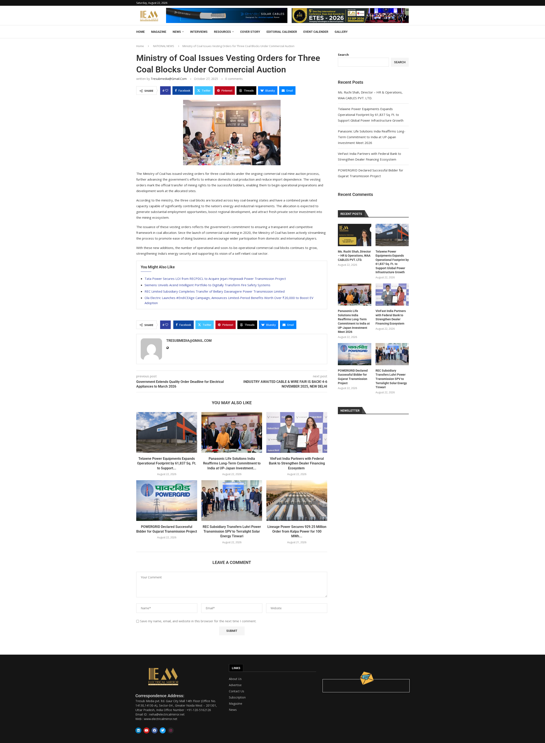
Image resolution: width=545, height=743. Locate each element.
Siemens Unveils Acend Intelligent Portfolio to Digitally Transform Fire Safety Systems (207, 285)
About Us (235, 678)
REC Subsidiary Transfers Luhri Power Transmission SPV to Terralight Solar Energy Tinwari (232, 531)
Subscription (237, 697)
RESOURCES (222, 31)
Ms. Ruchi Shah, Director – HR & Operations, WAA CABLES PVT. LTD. (354, 256)
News (233, 709)
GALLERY (341, 31)
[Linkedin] (138, 730)
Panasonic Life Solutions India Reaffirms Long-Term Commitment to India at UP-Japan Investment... (232, 463)
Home (140, 46)
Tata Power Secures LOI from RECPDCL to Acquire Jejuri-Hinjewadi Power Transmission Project (215, 278)
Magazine (235, 703)
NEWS (177, 31)
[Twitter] (163, 730)
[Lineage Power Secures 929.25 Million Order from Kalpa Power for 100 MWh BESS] (296, 500)
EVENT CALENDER (315, 31)
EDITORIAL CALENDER (282, 31)
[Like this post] (166, 90)
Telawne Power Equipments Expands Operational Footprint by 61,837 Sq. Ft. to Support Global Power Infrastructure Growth (370, 114)
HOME (140, 31)
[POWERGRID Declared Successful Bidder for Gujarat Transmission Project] (166, 500)
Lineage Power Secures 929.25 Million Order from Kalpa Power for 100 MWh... (296, 531)
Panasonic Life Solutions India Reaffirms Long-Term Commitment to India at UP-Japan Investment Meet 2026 (371, 137)
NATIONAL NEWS (163, 46)
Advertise (235, 685)
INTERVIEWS (199, 31)
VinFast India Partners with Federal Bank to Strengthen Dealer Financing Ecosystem (297, 463)
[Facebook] (155, 730)
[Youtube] (146, 730)
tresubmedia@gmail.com (169, 79)
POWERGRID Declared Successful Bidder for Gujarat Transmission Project (353, 377)
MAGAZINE (158, 31)
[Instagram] (171, 730)
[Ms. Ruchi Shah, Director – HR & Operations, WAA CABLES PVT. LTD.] (354, 235)
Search (343, 54)
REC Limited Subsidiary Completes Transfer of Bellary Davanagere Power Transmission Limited (215, 291)
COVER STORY (250, 31)
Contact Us (236, 691)
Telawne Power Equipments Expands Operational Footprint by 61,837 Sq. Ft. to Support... (166, 463)
